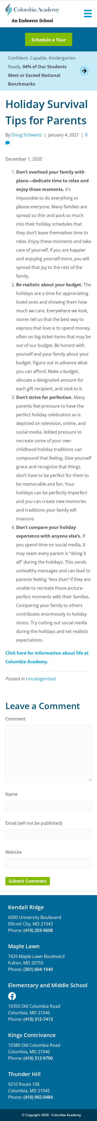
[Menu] (88, 13)
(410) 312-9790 (38, 1058)
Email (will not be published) (33, 823)
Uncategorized (41, 679)
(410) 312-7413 (38, 1019)
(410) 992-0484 (38, 1097)
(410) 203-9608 (38, 930)
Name (11, 794)
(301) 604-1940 (38, 969)
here (21, 653)
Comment (15, 719)
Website (13, 852)
